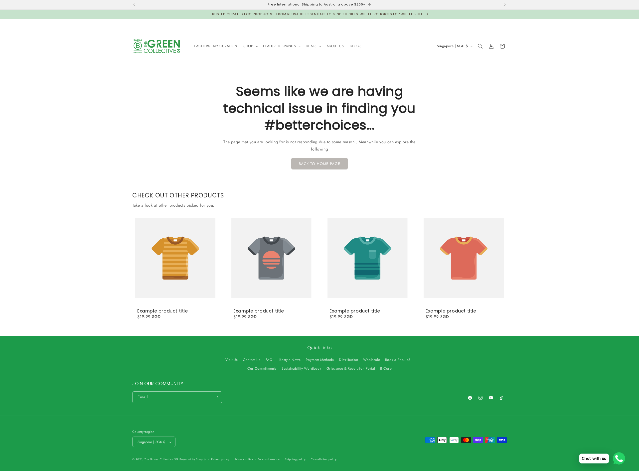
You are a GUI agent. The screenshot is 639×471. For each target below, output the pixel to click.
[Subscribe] (216, 397)
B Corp (386, 368)
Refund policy (220, 459)
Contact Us (251, 359)
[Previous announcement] (134, 4)
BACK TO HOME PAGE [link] (319, 163)
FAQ (269, 359)
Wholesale (371, 359)
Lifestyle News (289, 359)
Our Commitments (262, 368)
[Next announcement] (504, 4)
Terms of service (269, 459)
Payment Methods (320, 359)
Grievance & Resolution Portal (350, 368)
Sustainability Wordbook (301, 368)
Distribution (348, 359)
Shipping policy (295, 459)
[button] (250, 46)
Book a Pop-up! (397, 359)
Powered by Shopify (192, 460)
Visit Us (231, 359)
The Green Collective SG (161, 460)
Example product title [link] (162, 311)
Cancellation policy (323, 459)
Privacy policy (244, 459)
